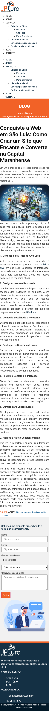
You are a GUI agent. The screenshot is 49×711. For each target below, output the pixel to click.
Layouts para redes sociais (24, 43)
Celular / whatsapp (10, 555)
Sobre (8, 19)
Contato (10, 53)
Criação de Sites (19, 26)
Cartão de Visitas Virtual (22, 46)
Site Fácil (20, 33)
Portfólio (20, 29)
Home (8, 16)
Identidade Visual (19, 39)
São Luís (31, 312)
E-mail (4, 545)
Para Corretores (24, 36)
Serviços (10, 22)
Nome (4, 535)
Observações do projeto (12, 573)
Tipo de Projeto (8, 560)
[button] (24, 56)
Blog (8, 49)
